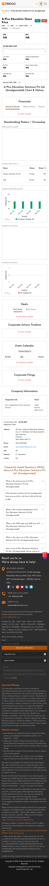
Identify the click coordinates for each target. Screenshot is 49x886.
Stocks (7, 11)
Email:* (4, 640)
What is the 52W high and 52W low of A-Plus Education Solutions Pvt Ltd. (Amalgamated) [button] (23, 526)
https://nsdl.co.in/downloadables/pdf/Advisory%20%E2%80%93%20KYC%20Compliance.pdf (24, 832)
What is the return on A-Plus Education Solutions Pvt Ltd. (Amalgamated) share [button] (22, 538)
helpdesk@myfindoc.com (18, 605)
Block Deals (31, 309)
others (14, 678)
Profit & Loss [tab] (43, 106)
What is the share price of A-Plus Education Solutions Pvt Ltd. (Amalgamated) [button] (19, 484)
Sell (44, 20)
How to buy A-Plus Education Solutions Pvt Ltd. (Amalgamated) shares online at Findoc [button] (22, 551)
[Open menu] (45, 4)
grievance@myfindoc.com (11, 617)
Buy (38, 20)
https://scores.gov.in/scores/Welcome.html (17, 820)
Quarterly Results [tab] (12, 106)
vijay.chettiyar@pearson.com (26, 447)
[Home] (3, 10)
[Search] (36, 3)
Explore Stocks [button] (9, 661)
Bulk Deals (17, 309)
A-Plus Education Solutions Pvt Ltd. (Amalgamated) (28, 11)
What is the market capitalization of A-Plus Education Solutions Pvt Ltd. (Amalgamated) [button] (22, 512)
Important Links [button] (9, 654)
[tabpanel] (24, 114)
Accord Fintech (21, 869)
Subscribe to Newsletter (24, 648)
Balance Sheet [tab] (29, 106)
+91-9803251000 (15, 596)
